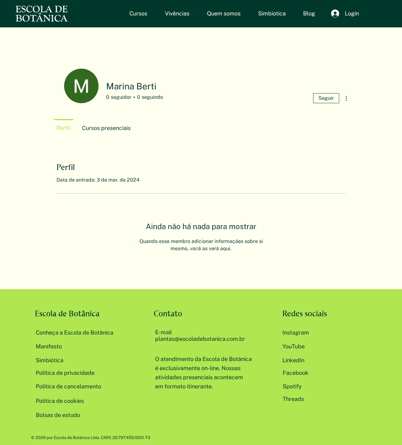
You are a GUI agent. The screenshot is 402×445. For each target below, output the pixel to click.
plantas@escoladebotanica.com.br (200, 338)
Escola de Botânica (67, 313)
